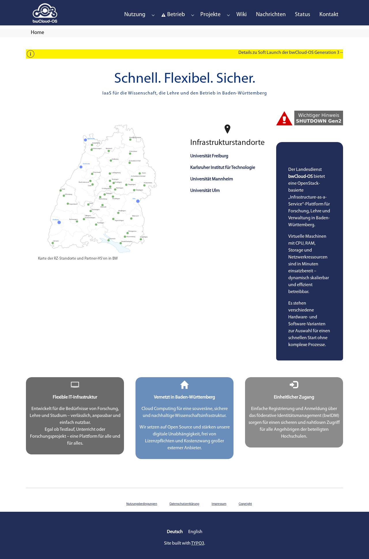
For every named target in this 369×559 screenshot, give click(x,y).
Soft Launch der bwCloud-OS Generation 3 (298, 52)
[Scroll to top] (356, 546)
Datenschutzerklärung (184, 504)
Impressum (219, 504)
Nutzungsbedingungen (141, 504)
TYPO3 (197, 543)
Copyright (245, 504)
